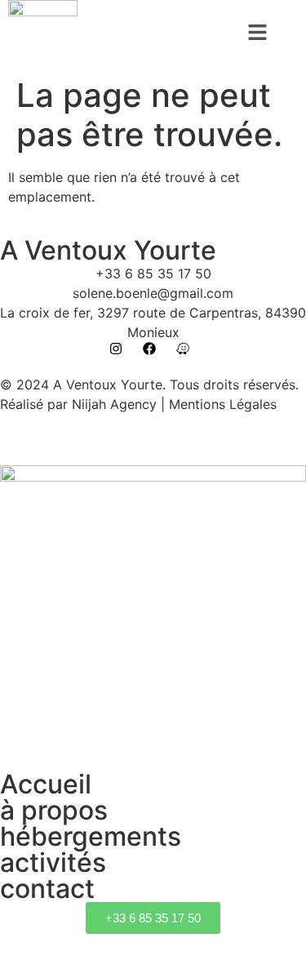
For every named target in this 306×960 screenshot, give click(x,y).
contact (47, 888)
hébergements (90, 836)
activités (53, 862)
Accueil (45, 784)
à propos (54, 810)
